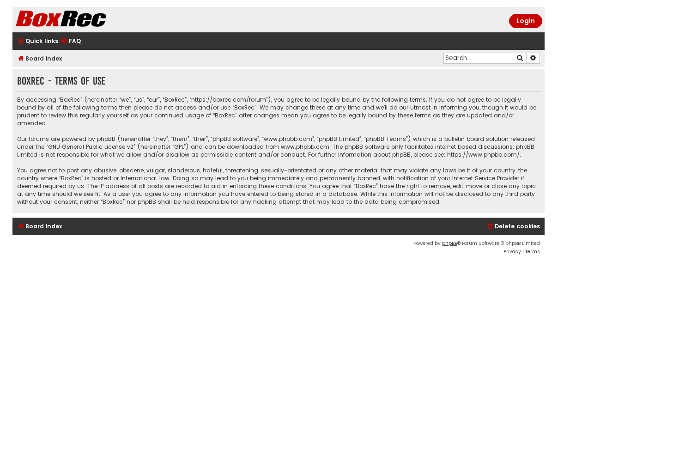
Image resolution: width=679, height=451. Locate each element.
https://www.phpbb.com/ (483, 154)
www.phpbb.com (305, 147)
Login (525, 20)
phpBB (449, 243)
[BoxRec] (84, 19)
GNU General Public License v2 (90, 147)
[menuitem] (71, 41)
